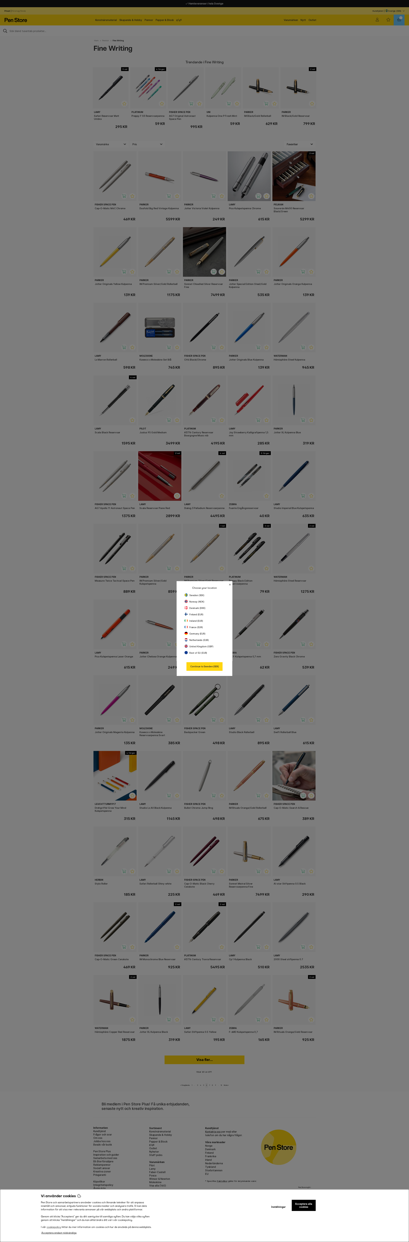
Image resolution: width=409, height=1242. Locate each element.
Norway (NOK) (196, 601)
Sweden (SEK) (196, 595)
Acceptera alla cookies (303, 1205)
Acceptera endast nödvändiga (59, 1232)
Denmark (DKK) (197, 608)
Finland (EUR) (196, 614)
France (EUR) (196, 627)
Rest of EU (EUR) (198, 652)
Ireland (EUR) (196, 620)
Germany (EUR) (197, 633)
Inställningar (278, 1206)
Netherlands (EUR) (199, 640)
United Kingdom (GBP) (201, 646)
